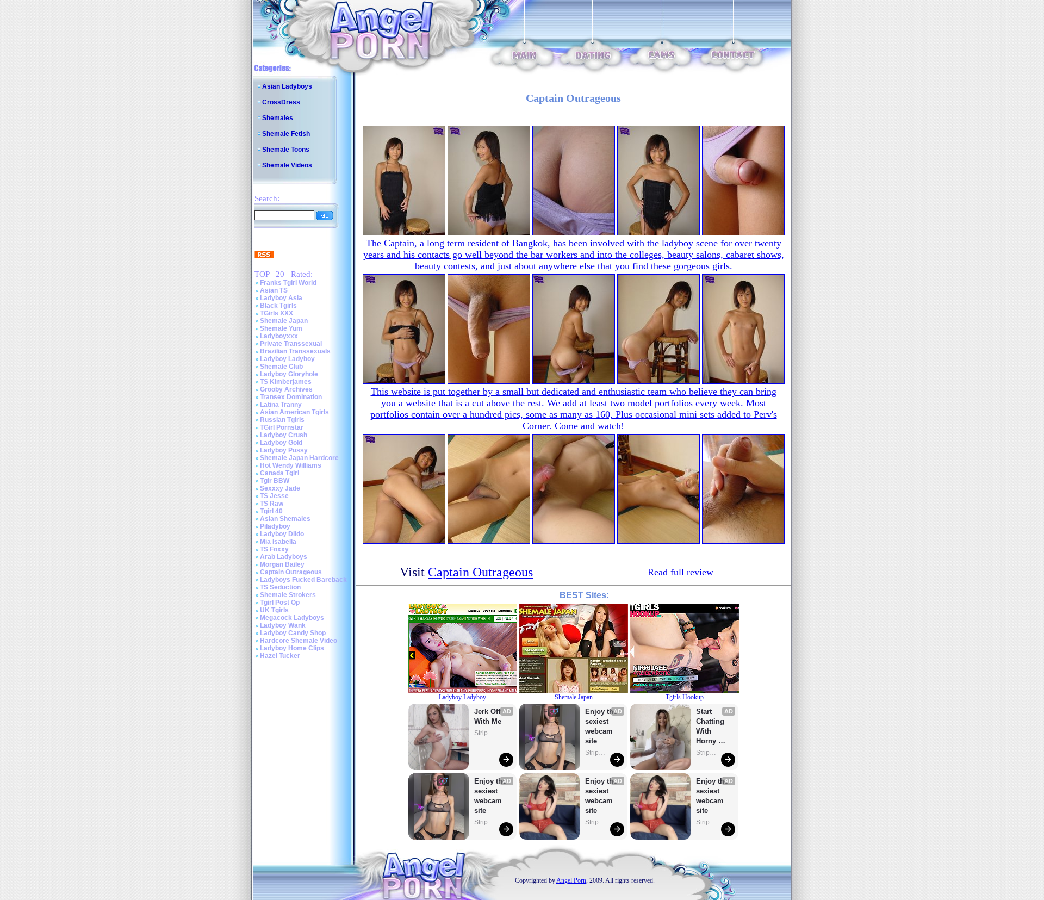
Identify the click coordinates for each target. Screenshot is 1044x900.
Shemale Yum (281, 328)
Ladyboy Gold (281, 442)
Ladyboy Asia (281, 298)
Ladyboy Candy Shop (293, 633)
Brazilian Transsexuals (295, 351)
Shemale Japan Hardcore (299, 458)
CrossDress (281, 102)
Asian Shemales (285, 519)
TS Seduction (280, 587)
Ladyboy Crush (283, 435)
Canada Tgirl (279, 473)
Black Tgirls (278, 305)
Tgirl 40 (271, 511)
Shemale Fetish (286, 134)
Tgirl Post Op (280, 602)
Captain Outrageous (291, 572)
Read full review (680, 572)
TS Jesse (274, 496)
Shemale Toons (285, 149)
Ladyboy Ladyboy (287, 359)
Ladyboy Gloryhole (289, 374)
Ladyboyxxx (279, 336)
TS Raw (271, 503)
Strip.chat (485, 733)
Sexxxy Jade (280, 488)
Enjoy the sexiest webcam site (490, 796)
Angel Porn (571, 880)
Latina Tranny (281, 404)
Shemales (277, 118)
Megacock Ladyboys (292, 618)
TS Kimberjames (286, 382)
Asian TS (274, 290)
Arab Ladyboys (283, 557)
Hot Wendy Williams (290, 465)
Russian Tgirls (282, 420)
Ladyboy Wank (283, 625)
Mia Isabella (278, 541)
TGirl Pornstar (281, 427)
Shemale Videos (287, 165)
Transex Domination (291, 397)
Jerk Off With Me (488, 716)
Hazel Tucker (280, 656)
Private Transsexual (291, 343)
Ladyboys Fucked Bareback (303, 580)
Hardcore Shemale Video (298, 640)
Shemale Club (281, 366)
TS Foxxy (274, 549)
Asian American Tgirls (294, 412)
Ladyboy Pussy (284, 450)
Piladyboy (275, 526)
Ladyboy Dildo (282, 534)
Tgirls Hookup (685, 697)
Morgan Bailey (282, 564)
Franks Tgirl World (288, 283)
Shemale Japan (284, 321)
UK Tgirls (274, 610)
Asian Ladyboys (287, 86)
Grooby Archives (286, 389)
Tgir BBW (274, 481)
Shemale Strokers (288, 595)
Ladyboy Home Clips (292, 648)
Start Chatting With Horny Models (711, 726)
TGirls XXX (276, 313)
